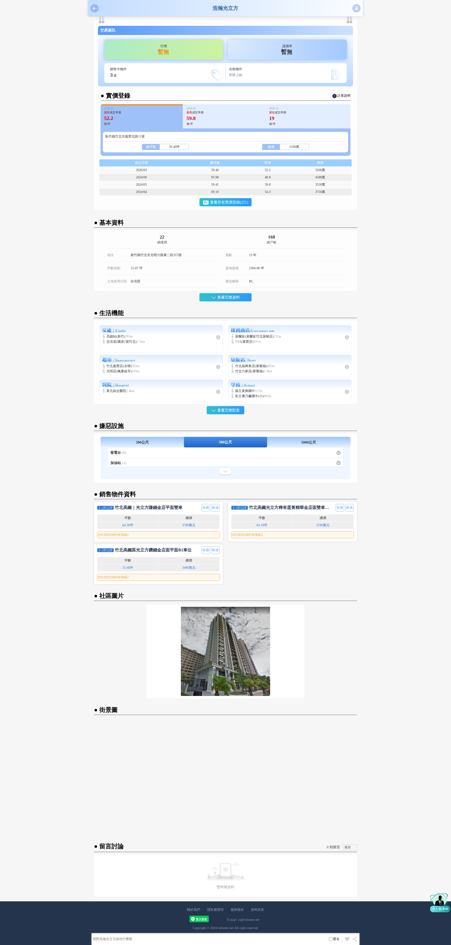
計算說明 (343, 95)
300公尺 (142, 442)
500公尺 (225, 442)
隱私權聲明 (215, 909)
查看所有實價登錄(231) (229, 202)
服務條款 (237, 909)
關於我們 (193, 909)
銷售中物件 (118, 72)
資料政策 (257, 909)
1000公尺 (308, 442)
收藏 (205, 507)
